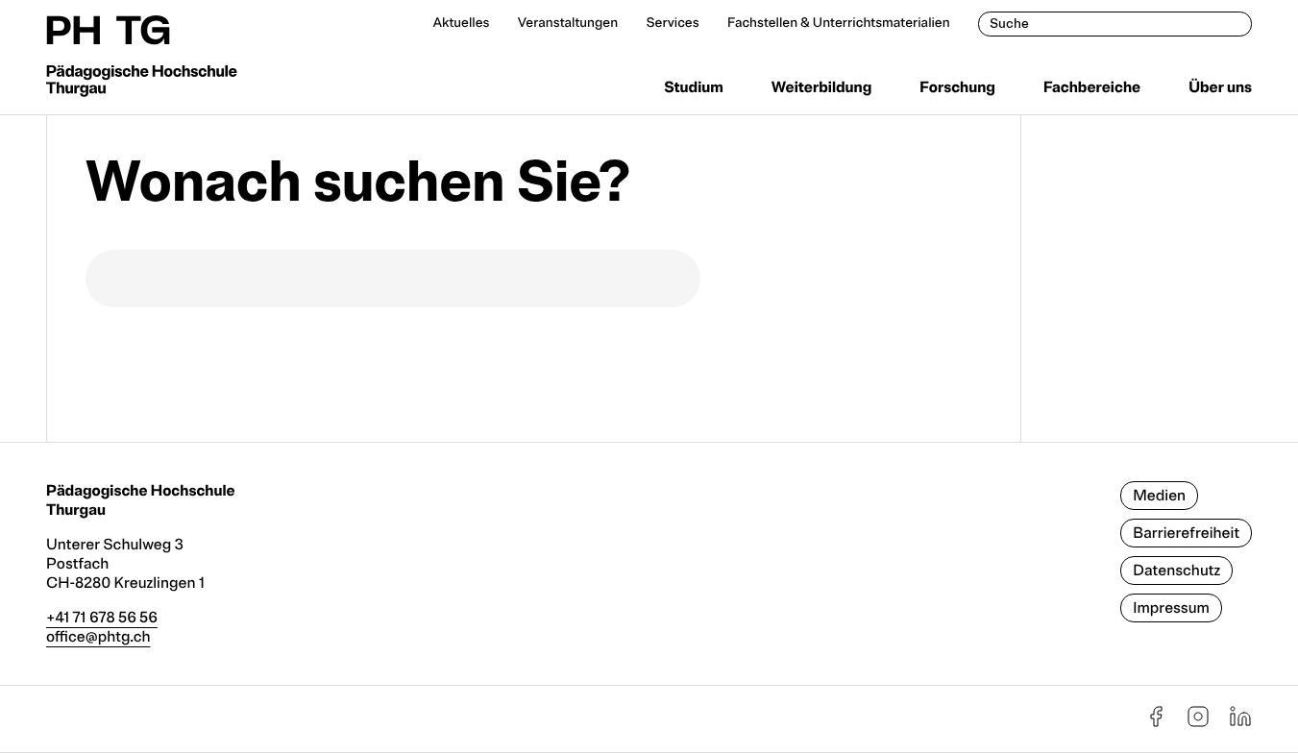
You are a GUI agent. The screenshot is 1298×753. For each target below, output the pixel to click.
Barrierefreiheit (1186, 533)
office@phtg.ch (98, 636)
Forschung (957, 87)
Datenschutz (1176, 570)
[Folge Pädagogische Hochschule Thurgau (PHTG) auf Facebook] (1155, 723)
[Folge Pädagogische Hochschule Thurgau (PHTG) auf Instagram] (1198, 723)
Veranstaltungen (568, 23)
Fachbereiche (1091, 87)
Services (672, 23)
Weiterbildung (821, 87)
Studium (693, 87)
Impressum (1171, 608)
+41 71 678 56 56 (102, 617)
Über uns (1220, 87)
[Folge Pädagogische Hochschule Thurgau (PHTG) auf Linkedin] (1240, 723)
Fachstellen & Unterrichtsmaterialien (838, 23)
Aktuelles (460, 23)
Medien (1159, 495)
